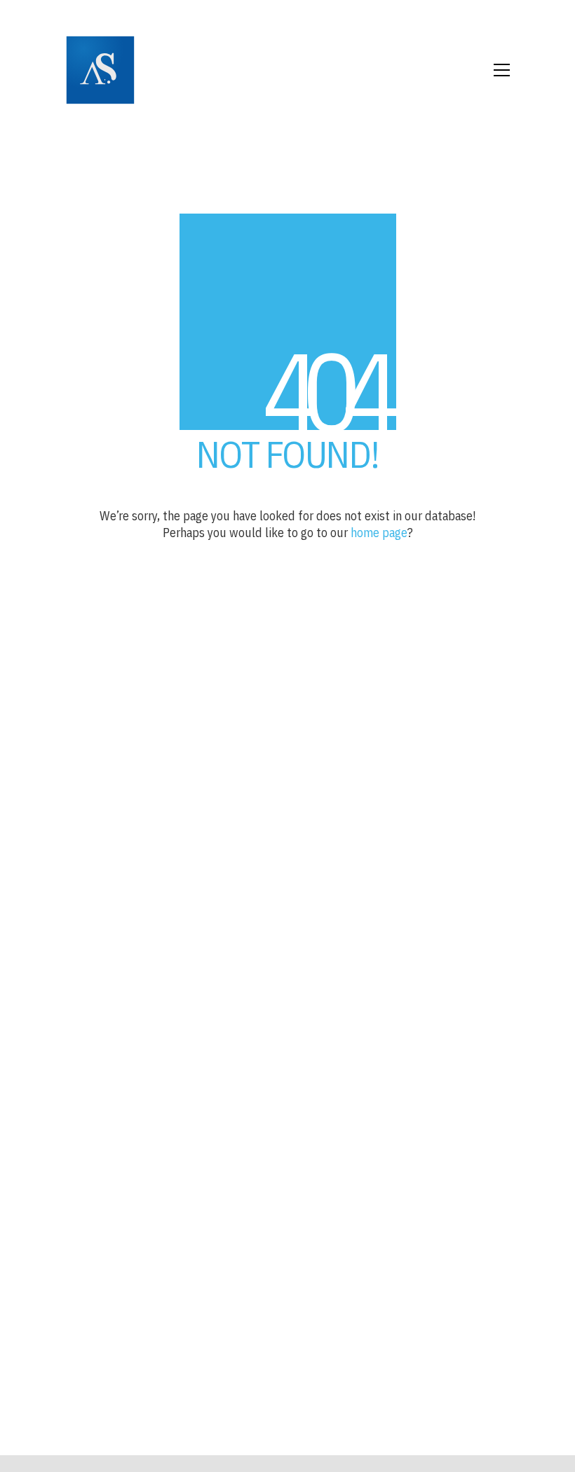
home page (379, 533)
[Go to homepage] (100, 70)
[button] (502, 70)
